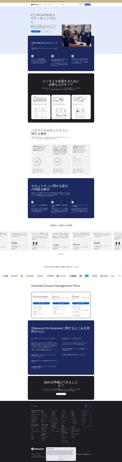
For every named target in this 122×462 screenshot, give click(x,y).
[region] (45, 347)
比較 (32, 433)
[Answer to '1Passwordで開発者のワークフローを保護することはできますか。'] (90, 348)
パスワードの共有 (44, 436)
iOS (83, 417)
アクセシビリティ (34, 455)
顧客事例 (62, 415)
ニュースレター (74, 419)
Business (36, 406)
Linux (84, 422)
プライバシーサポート (65, 442)
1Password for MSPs (74, 429)
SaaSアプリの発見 (44, 426)
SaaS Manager (33, 420)
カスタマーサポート (64, 440)
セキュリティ (63, 421)
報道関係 (72, 415)
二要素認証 (43, 438)
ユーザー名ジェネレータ (35, 431)
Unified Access (33, 412)
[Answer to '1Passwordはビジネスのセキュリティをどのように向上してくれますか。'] (59, 354)
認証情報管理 (53, 426)
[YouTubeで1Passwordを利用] (81, 454)
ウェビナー (63, 414)
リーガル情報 (73, 421)
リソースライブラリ (64, 417)
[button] (88, 406)
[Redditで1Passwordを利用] (79, 454)
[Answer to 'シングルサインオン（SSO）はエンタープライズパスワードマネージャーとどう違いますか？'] (90, 342)
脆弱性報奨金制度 (64, 432)
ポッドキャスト (74, 417)
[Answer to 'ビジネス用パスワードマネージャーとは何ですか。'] (59, 338)
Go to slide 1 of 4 (58, 254)
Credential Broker (34, 417)
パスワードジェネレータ (35, 429)
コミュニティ (63, 438)
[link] (87, 4)
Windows (84, 415)
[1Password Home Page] (34, 4)
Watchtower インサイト (45, 433)
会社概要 (72, 412)
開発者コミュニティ (64, 429)
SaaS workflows (44, 427)
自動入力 (42, 412)
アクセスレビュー (44, 414)
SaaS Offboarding (54, 423)
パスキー (42, 440)
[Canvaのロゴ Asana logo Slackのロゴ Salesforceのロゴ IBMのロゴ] (61, 276)
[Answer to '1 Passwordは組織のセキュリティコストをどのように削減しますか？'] (59, 366)
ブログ (62, 419)
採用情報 (72, 414)
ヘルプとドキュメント (65, 437)
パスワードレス (54, 415)
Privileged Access (34, 418)
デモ (32, 435)
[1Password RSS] (89, 454)
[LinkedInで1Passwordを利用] (85, 454)
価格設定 (32, 438)
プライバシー (63, 423)
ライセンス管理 (44, 431)
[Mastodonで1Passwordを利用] (77, 454)
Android (84, 419)
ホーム (32, 406)
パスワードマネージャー (42, 342)
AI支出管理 (53, 412)
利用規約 (32, 453)
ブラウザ (84, 420)
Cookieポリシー (38, 453)
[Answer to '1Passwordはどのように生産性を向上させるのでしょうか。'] (59, 360)
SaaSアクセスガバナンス (55, 421)
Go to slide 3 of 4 (61, 254)
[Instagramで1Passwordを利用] (87, 454)
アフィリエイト (74, 435)
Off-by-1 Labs (63, 412)
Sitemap (39, 455)
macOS (84, 413)
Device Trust (33, 422)
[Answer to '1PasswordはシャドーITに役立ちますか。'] (90, 338)
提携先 (72, 427)
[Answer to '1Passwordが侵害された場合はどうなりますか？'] (90, 354)
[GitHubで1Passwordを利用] (83, 454)
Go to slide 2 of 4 (60, 254)
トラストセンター (74, 423)
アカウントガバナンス (45, 417)
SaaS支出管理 (53, 424)
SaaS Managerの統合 (44, 424)
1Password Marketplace (75, 434)
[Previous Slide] (3, 240)
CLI (83, 424)
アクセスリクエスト (44, 415)
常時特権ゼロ (53, 414)
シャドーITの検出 (54, 419)
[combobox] (88, 406)
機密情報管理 (43, 435)
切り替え (32, 436)
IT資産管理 (43, 429)
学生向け (72, 437)
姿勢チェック (43, 419)
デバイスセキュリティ (55, 417)
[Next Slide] (119, 240)
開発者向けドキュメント (65, 427)
